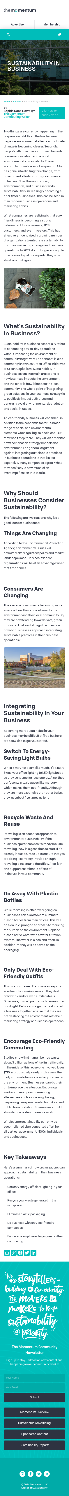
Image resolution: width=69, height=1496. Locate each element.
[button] (59, 34)
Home (7, 102)
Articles (17, 102)
